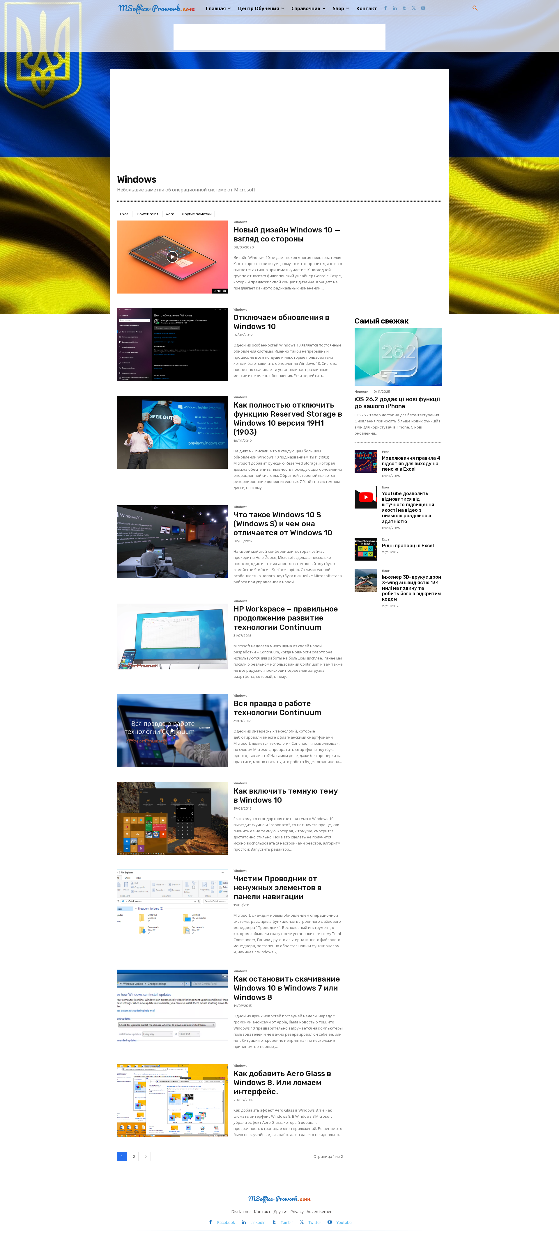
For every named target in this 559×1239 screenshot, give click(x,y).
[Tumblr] (404, 8)
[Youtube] (423, 8)
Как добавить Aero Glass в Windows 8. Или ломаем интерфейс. (282, 1082)
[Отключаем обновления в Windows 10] (172, 344)
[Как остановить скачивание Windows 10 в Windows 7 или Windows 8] (172, 1006)
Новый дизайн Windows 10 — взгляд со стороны (286, 234)
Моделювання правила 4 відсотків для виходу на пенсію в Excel (411, 463)
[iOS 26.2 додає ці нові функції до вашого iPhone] (398, 357)
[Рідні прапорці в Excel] (366, 549)
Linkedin (258, 1222)
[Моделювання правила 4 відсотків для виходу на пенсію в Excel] (366, 461)
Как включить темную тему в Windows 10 (285, 796)
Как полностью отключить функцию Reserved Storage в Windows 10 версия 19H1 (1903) (287, 419)
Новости (361, 391)
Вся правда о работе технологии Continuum (277, 708)
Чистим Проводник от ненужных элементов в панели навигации (277, 887)
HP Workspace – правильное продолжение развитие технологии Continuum (285, 618)
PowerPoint (147, 214)
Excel (125, 214)
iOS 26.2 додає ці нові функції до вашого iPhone (397, 403)
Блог (386, 487)
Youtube (344, 1222)
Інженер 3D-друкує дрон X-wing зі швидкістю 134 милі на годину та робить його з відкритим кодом (411, 588)
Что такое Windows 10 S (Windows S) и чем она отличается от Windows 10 (282, 523)
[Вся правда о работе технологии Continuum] (172, 730)
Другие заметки (197, 214)
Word (169, 214)
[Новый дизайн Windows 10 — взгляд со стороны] (172, 257)
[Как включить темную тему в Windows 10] (172, 818)
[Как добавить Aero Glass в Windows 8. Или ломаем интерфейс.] (172, 1100)
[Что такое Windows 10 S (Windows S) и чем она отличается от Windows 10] (172, 541)
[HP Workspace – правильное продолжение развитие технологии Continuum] (172, 636)
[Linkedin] (395, 8)
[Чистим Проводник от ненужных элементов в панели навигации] (172, 905)
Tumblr (287, 1222)
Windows (240, 222)
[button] (475, 8)
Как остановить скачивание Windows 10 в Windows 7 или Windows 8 (286, 988)
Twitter (314, 1222)
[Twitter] (414, 8)
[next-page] (146, 1156)
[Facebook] (385, 8)
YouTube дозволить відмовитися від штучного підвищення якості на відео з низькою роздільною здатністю (408, 507)
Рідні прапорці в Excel (408, 545)
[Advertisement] (279, 37)
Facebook (226, 1222)
